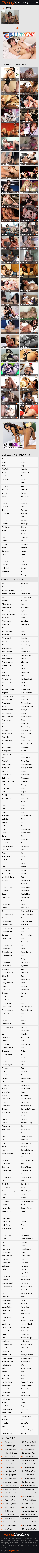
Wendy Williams (26, 1358)
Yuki (22, 1413)
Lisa (22, 676)
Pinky (23, 1047)
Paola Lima (25, 989)
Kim (3, 1426)
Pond (23, 1058)
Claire (4, 986)
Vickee (23, 1317)
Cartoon (5, 935)
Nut (22, 955)
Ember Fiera (6, 1085)
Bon (3, 867)
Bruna (4, 884)
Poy (22, 1068)
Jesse (4, 1320)
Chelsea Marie (7, 955)
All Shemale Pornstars (12, 1525)
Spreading (24, 544)
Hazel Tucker (6, 1211)
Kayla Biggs (6, 1385)
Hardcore (5, 565)
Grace (4, 1181)
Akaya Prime (6, 607)
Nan (22, 853)
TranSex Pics (9, 1464)
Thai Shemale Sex (11, 1493)
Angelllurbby (6, 703)
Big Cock (5, 489)
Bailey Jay (5, 785)
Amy (3, 672)
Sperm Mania (29, 1496)
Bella (4, 812)
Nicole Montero (26, 918)
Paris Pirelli (25, 1000)
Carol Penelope (7, 928)
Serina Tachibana (27, 1150)
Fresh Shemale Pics (31, 1475)
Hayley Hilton (6, 1208)
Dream (4, 1061)
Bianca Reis (6, 839)
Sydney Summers (27, 1208)
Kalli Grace (5, 1351)
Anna (4, 706)
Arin (3, 723)
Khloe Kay (5, 1423)
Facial (4, 534)
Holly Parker (6, 1225)
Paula (23, 1017)
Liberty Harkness (27, 655)
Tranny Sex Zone (13, 1551)
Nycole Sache (25, 962)
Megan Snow (25, 761)
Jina (3, 1338)
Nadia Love (25, 846)
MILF (22, 476)
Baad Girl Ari (6, 774)
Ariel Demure (6, 720)
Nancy (23, 860)
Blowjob (5, 503)
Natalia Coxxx (25, 887)
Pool (22, 507)
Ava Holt (5, 761)
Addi (3, 583)
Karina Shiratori (7, 1361)
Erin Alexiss (6, 1105)
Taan (23, 1211)
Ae (3, 597)
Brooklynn (5, 880)
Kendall (4, 1402)
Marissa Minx (25, 747)
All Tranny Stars (30, 1456)
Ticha (23, 1252)
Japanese (5, 575)
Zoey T (23, 1433)
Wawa (23, 1351)
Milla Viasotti (25, 798)
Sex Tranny (9, 1529)
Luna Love (24, 699)
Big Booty (5, 486)
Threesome (25, 558)
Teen (23, 554)
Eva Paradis (6, 1129)
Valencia (24, 1276)
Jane (4, 1269)
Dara (3, 1034)
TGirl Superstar (30, 1485)
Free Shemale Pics (11, 1478)
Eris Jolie (5, 1109)
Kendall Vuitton (7, 1413)
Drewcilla (5, 1068)
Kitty (22, 590)
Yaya (23, 1392)
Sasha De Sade (26, 1136)
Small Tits (24, 537)
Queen (23, 1075)
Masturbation (25, 472)
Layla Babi (24, 621)
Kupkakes (24, 600)
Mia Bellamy (25, 774)
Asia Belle (5, 737)
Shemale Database (31, 1525)
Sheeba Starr (25, 1157)
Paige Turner (25, 979)
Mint (22, 812)
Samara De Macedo (28, 1109)
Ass (3, 466)
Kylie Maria (25, 607)
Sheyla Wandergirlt (27, 1160)
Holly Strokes (6, 1228)
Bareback (5, 476)
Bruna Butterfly (7, 887)
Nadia (23, 843)
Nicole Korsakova (27, 914)
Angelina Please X (8, 696)
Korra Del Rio (25, 594)
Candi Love (6, 904)
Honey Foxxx (6, 1235)
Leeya (23, 631)
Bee (3, 802)
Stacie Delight (26, 1191)
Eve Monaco (6, 1133)
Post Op (24, 513)
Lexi (22, 648)
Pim (22, 1041)
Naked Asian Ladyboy (31, 1504)
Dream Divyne (7, 1065)
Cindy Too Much (7, 983)
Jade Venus (6, 1266)
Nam (22, 850)
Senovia (24, 1146)
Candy (4, 908)
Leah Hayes (25, 624)
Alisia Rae (5, 635)
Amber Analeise (7, 662)
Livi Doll (23, 682)
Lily (22, 665)
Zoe (22, 1426)
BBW (3, 483)
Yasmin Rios (25, 1389)
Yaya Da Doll (25, 1396)
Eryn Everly (6, 1116)
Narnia (23, 873)
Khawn (4, 1416)
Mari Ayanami (26, 730)
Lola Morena (25, 689)
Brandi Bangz (6, 870)
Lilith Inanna (25, 662)
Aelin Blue (5, 600)
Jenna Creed (6, 1300)
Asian (4, 462)
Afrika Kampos (7, 604)
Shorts (23, 527)
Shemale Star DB (11, 1453)
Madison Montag (27, 706)
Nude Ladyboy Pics (11, 1518)
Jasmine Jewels (7, 1283)
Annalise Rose (7, 713)
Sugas (23, 1194)
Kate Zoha (5, 1378)
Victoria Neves (26, 1331)
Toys (22, 561)
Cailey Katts (6, 897)
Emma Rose (6, 1092)
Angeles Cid (6, 693)
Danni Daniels (6, 1024)
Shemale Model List (31, 1522)
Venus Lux (24, 1310)
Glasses (4, 558)
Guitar (4, 1194)
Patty (23, 1013)
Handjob (5, 561)
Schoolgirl (24, 524)
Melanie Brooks (26, 764)
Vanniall (24, 1303)
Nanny (23, 863)
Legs (22, 466)
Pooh (23, 1061)
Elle (3, 1082)
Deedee (4, 1041)
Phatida (24, 1034)
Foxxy (4, 1146)
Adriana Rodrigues (8, 594)
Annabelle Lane (7, 710)
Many (23, 720)
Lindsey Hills (25, 672)
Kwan (23, 604)
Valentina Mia (26, 1280)
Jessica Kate (6, 1327)
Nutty (23, 959)
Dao (3, 1030)
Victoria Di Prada (26, 1324)
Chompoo (5, 969)
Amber (4, 655)
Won (22, 1378)
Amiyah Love (6, 665)
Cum (3, 517)
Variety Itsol (25, 1307)
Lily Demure (25, 669)
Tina (22, 1259)
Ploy (22, 1054)
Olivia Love (24, 972)
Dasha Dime (6, 1037)
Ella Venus (5, 1078)
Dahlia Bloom (6, 1003)
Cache (4, 894)
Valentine (24, 1283)
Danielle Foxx (6, 1020)
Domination (6, 527)
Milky (23, 795)
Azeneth (5, 771)
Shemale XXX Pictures (31, 1493)
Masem (23, 751)
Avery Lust (5, 768)
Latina (23, 462)
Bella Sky (5, 822)
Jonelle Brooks (7, 1344)
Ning (22, 938)
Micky (23, 788)
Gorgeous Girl (6, 1177)
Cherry (4, 959)
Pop (22, 1065)
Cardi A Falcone (7, 914)
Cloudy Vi (5, 993)
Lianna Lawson (26, 652)
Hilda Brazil (6, 1218)
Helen (4, 1215)
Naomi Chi (24, 870)
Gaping (4, 554)
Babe (4, 472)
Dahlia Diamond (7, 1010)
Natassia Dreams (27, 901)
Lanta (23, 618)
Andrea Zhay (6, 682)
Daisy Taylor (6, 1013)
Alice (4, 628)
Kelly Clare (5, 1396)
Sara (22, 1126)
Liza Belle (24, 686)
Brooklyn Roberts (8, 877)
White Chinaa (25, 1361)
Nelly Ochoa (25, 908)
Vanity (23, 1300)
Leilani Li (24, 635)
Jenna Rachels (7, 1307)
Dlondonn (5, 1051)
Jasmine (5, 1280)
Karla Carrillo (6, 1365)
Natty (23, 904)
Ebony (4, 530)
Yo (22, 1399)
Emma (4, 1088)
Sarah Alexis (25, 1129)
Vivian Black (25, 1341)
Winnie (23, 1375)
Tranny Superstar (11, 1475)
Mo (22, 822)
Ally (3, 645)
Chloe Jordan (6, 966)
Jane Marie (6, 1273)
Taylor (23, 1232)
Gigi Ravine (6, 1164)
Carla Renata (6, 921)
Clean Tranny (9, 1460)
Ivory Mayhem (7, 1256)
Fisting (4, 544)
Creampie (5, 513)
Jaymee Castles (7, 1290)
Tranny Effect (10, 1500)
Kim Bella (5, 1430)
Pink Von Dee (25, 1044)
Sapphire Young (26, 1123)
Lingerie (24, 469)
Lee (22, 628)
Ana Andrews (6, 679)
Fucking (4, 547)
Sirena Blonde (26, 1170)
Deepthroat (6, 524)
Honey (4, 1232)
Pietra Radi (25, 1037)
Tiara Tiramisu (26, 1249)
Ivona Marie (6, 1252)
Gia (3, 1157)
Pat (22, 1003)
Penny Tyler (25, 1030)
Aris (3, 727)
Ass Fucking (6, 469)
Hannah (4, 1204)
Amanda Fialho (7, 648)
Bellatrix (5, 826)
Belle (4, 829)
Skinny (23, 530)
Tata (22, 1228)
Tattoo (23, 551)
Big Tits (4, 493)
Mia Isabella (25, 778)
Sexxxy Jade (25, 1153)
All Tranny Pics (30, 1471)
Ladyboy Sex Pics (31, 1511)
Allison (4, 641)
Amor (4, 669)
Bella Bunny (6, 819)
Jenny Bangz (6, 1317)
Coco (4, 996)
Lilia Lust (24, 658)
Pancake (24, 986)
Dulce (4, 1071)
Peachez (24, 1024)
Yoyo (23, 1406)
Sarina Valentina (26, 1133)
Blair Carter (6, 856)
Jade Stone (6, 1262)
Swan (23, 1204)
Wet (22, 571)
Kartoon (5, 1372)
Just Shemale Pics (11, 1471)
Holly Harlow (6, 1222)
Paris (23, 996)
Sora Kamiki (25, 1184)
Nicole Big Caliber (27, 911)
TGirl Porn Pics (10, 1467)
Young (23, 575)
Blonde (4, 500)
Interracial (5, 571)
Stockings (24, 547)
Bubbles (5, 891)
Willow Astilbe (26, 1368)
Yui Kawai (24, 1409)
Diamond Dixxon (7, 1047)
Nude (23, 479)
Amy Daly (5, 676)
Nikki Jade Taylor (27, 921)
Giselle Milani (6, 1170)
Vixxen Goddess (26, 1344)
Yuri (22, 1419)
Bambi (4, 795)
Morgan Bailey (26, 832)
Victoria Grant (26, 1327)
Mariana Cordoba (27, 744)
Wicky (23, 1365)
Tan (22, 1218)
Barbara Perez (7, 798)
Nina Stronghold (26, 935)
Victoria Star (25, 1334)
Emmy (4, 1095)
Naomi (23, 867)
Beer (3, 805)
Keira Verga (6, 1392)
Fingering (5, 541)
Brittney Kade (6, 873)
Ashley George (7, 734)
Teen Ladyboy (30, 1482)
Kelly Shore (6, 1399)
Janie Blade (6, 1276)
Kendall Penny (7, 1409)
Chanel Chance (7, 945)
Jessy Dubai (6, 1331)
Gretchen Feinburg (8, 1191)
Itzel (3, 1245)
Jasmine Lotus (7, 1286)
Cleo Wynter (6, 989)
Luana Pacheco (26, 693)
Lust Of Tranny (30, 1514)
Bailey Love (6, 788)
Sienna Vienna (26, 1167)
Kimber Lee (25, 583)
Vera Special (25, 1314)
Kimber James (7, 1433)
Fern (3, 1143)
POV (22, 517)
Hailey (4, 1198)
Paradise (24, 993)
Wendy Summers (27, 1355)
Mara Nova (25, 723)
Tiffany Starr (25, 1256)
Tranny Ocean (30, 1460)
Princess (24, 1071)
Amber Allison (7, 658)
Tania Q (23, 1222)
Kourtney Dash (26, 597)
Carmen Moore (7, 925)
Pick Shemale (10, 1496)
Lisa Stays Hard (26, 679)
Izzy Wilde (5, 1259)
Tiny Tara (24, 1262)
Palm (23, 983)
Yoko (23, 1402)
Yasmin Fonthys (26, 1385)
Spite (23, 1187)
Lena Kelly (24, 638)
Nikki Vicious (25, 928)
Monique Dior (25, 829)
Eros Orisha (6, 1112)
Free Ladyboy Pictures (12, 1507)
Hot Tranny (9, 1511)
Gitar (3, 1174)
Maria (23, 737)
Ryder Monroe (26, 1102)
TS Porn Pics (9, 1514)
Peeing (23, 500)
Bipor (4, 853)
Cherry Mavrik (7, 962)
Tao (22, 1225)
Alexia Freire (6, 621)
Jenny (4, 1314)
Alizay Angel (6, 638)
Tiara (23, 1245)
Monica (23, 826)
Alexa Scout (6, 618)
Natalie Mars (25, 894)
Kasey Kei (5, 1375)
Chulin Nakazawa (8, 972)
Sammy (24, 1112)
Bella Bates (6, 815)
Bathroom (5, 479)
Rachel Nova (25, 1088)
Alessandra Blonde (8, 614)
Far (3, 1140)
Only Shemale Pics (11, 1449)
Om (22, 976)
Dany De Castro (7, 1027)
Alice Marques (7, 631)
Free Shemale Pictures (31, 1489)
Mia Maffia (24, 781)
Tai (22, 1215)
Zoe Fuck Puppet (27, 1430)
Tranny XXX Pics (11, 1522)
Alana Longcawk (7, 611)
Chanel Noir (6, 949)
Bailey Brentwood (8, 781)
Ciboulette (5, 976)
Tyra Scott (24, 1273)
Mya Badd (24, 839)
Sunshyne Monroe (27, 1201)
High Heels (5, 568)
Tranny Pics (29, 1518)
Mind (23, 809)
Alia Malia (5, 624)
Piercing (24, 503)
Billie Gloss (5, 850)
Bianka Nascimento (8, 843)
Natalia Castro (26, 884)
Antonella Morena (8, 716)
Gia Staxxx (5, 1160)
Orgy (22, 486)
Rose (23, 1092)
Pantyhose (25, 496)
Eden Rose (5, 1075)
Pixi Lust (24, 1051)
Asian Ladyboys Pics (31, 1500)
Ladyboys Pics (30, 1453)
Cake (4, 901)
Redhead (24, 520)
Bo (3, 863)
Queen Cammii (26, 1078)
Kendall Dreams (7, 1406)
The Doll (24, 1242)
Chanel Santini (7, 952)
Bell (3, 809)
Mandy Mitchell (26, 716)
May (22, 754)
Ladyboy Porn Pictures (31, 1507)
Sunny (23, 1198)
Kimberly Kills (25, 587)
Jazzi (4, 1293)
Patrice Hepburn (26, 1007)
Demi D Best (6, 1044)
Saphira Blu (25, 1119)
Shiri (22, 1164)
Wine (23, 1372)
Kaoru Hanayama (8, 1358)
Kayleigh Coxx (7, 1389)
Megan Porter (26, 757)
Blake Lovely (6, 860)
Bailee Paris (6, 778)
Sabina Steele (26, 1105)
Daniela (4, 1017)
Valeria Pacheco (26, 1290)
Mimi (23, 805)
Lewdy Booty (25, 645)
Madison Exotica (26, 703)
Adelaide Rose (7, 587)
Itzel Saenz (6, 1249)
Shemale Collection (12, 1489)
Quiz (22, 1082)
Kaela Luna (6, 1348)
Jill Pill (4, 1334)
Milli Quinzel (25, 802)
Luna (23, 696)
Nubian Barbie (26, 952)
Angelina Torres (7, 699)
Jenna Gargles (7, 1303)
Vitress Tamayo (26, 1338)
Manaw (23, 713)
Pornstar (24, 510)
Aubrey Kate (6, 747)
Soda (23, 1174)
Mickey (23, 785)
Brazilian (5, 507)
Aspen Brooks (7, 740)
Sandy (23, 1116)
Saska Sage (25, 1140)
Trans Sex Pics (30, 1478)
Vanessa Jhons (26, 1293)
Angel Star (5, 686)
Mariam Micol (25, 740)
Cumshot (5, 520)
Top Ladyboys (10, 1446)
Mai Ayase (24, 710)
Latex (23, 459)
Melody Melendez (27, 768)
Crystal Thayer (7, 1000)
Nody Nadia (25, 942)
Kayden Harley (7, 1382)
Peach (23, 1020)
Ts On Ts (24, 565)
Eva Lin (4, 1123)
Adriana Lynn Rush (8, 590)
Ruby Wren (25, 1095)
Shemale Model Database (12, 1485)
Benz (4, 836)
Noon (23, 949)
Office (23, 483)
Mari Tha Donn (26, 734)
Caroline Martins (7, 931)
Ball (3, 792)
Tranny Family (30, 1446)
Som (22, 1181)
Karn (3, 1368)
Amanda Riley (7, 652)
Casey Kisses (6, 938)
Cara (3, 911)
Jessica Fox (6, 1324)
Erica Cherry (6, 1099)
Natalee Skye (25, 880)
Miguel (23, 792)
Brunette (5, 510)
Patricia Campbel (27, 1010)
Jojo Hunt (5, 1341)
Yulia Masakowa (26, 1416)
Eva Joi (4, 1119)
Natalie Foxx (25, 891)
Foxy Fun (5, 1150)
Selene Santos (26, 1143)
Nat (22, 877)
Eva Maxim (6, 1126)
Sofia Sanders (26, 1177)
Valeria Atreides (26, 1286)
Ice (3, 1242)
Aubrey (4, 744)
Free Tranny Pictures (12, 1456)
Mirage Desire (26, 815)
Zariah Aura (25, 1423)
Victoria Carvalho (27, 1320)
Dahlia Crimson (7, 1007)
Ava (3, 757)
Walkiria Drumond (27, 1348)
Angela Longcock (8, 689)
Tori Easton (25, 1266)
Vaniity (23, 1297)
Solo (22, 541)
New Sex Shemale (31, 1449)
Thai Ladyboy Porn (11, 1504)
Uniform (24, 568)
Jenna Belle (6, 1297)
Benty (4, 832)
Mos (22, 836)
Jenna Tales (6, 1310)
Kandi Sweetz (7, 1355)
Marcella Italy (25, 727)
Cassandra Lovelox (8, 942)
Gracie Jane (6, 1184)
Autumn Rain (6, 754)
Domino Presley (7, 1054)
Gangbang (5, 551)
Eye (3, 1136)
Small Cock (25, 534)
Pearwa (24, 1027)
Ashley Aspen (7, 730)
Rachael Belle (25, 1085)
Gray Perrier (6, 1187)
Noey (23, 945)
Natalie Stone (25, 897)
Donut (4, 1058)
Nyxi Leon (24, 966)
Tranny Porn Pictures (31, 1464)
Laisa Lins (24, 614)
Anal (3, 459)
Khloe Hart (5, 1419)
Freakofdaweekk (8, 1153)
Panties (23, 493)
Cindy (4, 979)
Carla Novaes (6, 918)
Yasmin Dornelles (27, 1382)
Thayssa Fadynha (27, 1239)
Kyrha (23, 611)
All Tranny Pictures (11, 1482)
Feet (3, 537)
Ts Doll (23, 1269)
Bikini (4, 496)
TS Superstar (10, 1442)
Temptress (25, 1235)
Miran (23, 819)
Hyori (4, 1239)
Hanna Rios (6, 1201)
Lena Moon (25, 641)
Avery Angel (6, 764)
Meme (23, 771)
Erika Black (6, 1102)
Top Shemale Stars (31, 1467)
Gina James (6, 1167)
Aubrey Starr (6, 751)
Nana (23, 856)
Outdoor (24, 489)
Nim (22, 931)
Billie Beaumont (7, 846)
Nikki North (24, 925)
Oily (22, 969)
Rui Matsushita (26, 1099)
